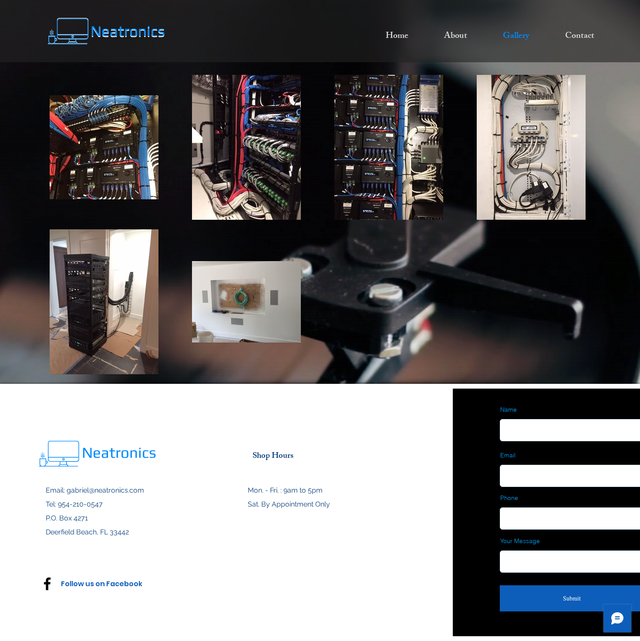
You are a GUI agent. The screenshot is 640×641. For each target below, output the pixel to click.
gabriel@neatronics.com (105, 490)
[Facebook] (47, 583)
